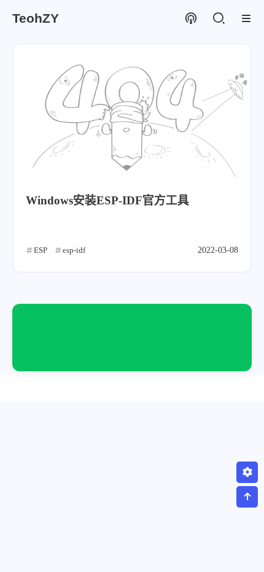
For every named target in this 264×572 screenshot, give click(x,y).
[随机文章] (190, 18)
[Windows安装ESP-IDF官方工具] (132, 111)
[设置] (247, 472)
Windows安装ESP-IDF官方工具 (107, 200)
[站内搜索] (218, 18)
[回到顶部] (247, 497)
